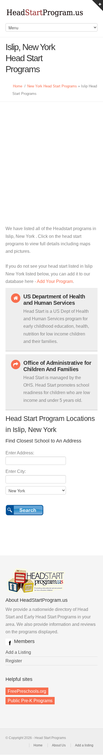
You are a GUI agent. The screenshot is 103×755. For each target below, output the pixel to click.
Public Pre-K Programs (30, 700)
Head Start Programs (51, 14)
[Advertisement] (51, 156)
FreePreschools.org (27, 691)
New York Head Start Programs (52, 86)
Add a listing (84, 745)
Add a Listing (18, 652)
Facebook (8, 642)
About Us (59, 745)
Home (17, 86)
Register (13, 660)
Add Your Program (55, 281)
